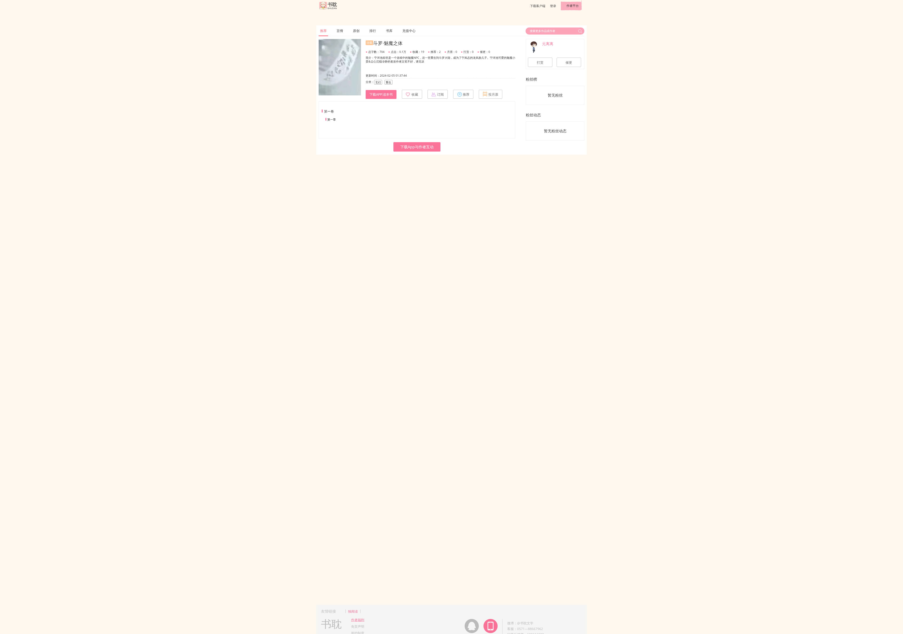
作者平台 (572, 6)
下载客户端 (537, 6)
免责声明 (357, 626)
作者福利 (357, 620)
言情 (340, 30)
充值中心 (409, 30)
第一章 (331, 119)
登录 (553, 6)
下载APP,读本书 (381, 94)
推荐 (323, 30)
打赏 (540, 62)
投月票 (493, 94)
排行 (372, 30)
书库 (389, 30)
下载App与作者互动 (417, 146)
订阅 (440, 94)
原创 (356, 30)
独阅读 (353, 611)
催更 (569, 62)
